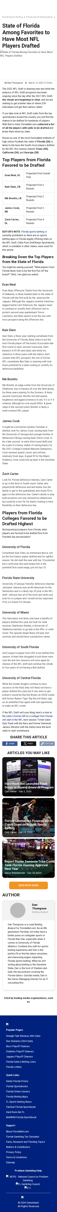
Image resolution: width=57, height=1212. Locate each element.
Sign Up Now (30, 630)
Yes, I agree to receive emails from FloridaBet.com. (31, 622)
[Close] (49, 579)
